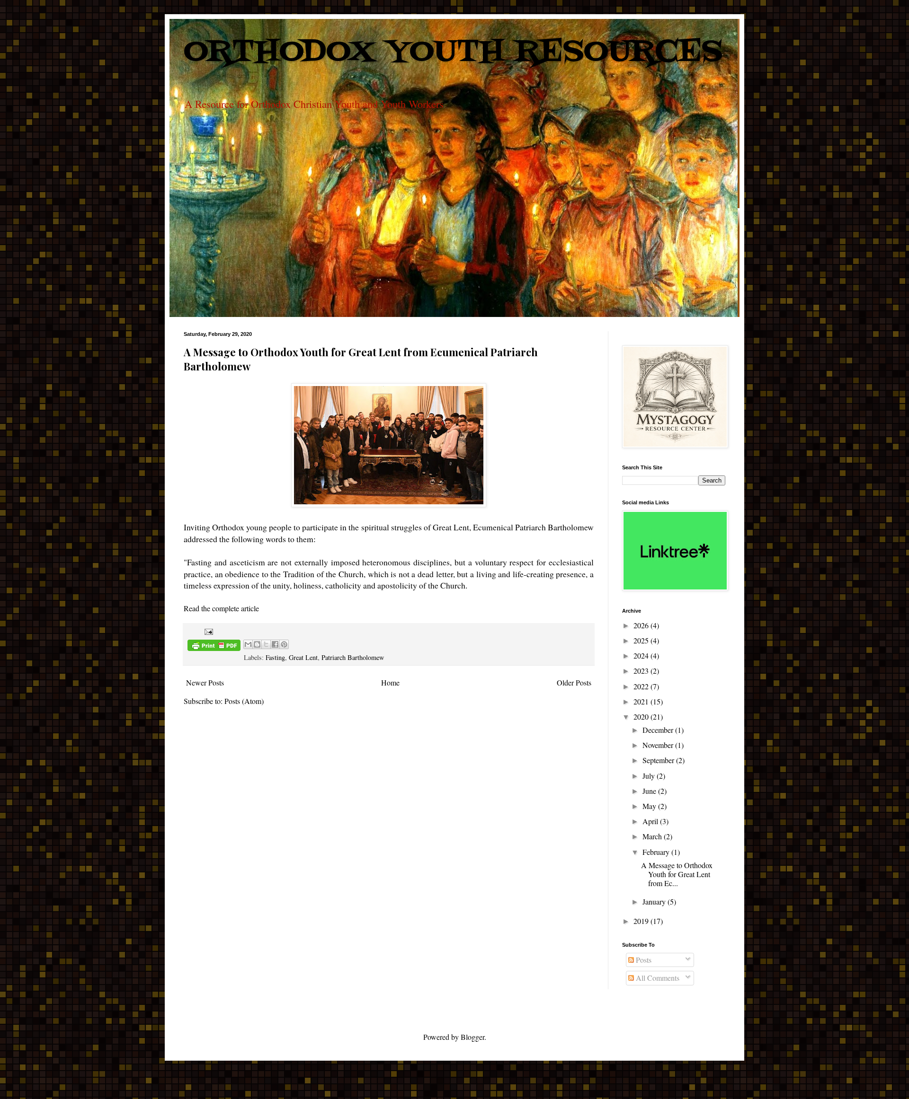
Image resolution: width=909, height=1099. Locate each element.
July (649, 776)
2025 (642, 640)
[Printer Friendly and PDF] (214, 647)
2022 (642, 686)
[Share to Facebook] (275, 644)
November (658, 745)
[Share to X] (266, 644)
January (655, 901)
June (650, 791)
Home (390, 682)
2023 (642, 671)
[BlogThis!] (257, 644)
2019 (642, 921)
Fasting (275, 657)
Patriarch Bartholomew (352, 657)
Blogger (472, 1037)
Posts (642, 960)
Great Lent (303, 657)
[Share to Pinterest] (284, 644)
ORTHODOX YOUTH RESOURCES (453, 52)
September (659, 760)
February (656, 852)
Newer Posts (205, 682)
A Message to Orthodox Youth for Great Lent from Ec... (677, 874)
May (650, 806)
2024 (642, 655)
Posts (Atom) (244, 701)
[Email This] (248, 644)
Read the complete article (221, 608)
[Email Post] (207, 630)
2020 (642, 716)
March (653, 836)
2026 (642, 625)
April (651, 821)
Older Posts (574, 682)
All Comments (656, 978)
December (658, 730)
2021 (642, 701)
